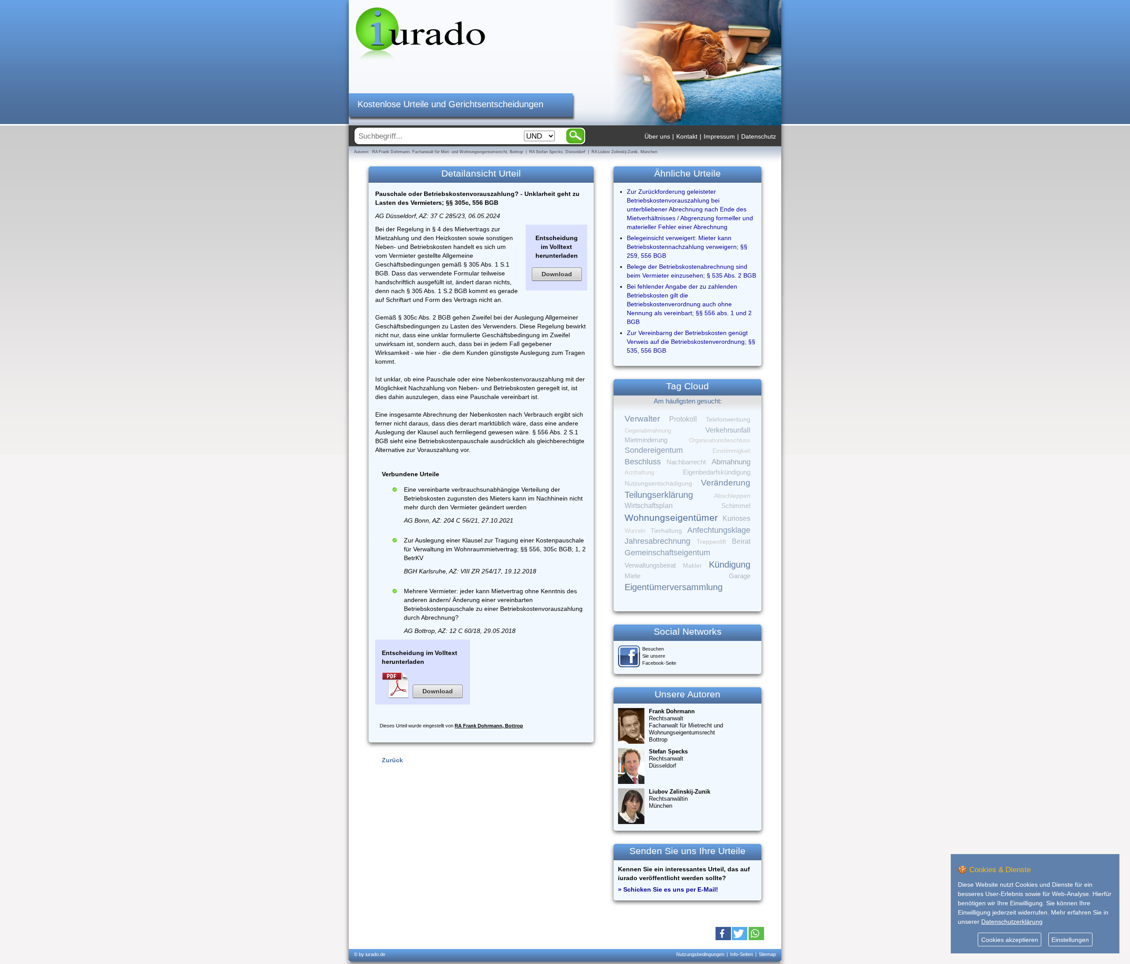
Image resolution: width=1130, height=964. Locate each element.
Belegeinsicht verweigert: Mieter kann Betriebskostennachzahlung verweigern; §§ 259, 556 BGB (687, 246)
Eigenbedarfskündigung (716, 472)
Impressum (719, 136)
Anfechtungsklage (718, 530)
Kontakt (686, 136)
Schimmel (735, 505)
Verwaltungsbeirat (650, 565)
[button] (723, 933)
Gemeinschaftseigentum (667, 552)
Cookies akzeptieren (1009, 939)
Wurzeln (635, 530)
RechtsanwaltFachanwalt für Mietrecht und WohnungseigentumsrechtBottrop (686, 725)
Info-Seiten (741, 954)
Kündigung (729, 564)
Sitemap (767, 954)
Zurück (392, 760)
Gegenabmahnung (648, 430)
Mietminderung (646, 440)
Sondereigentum (654, 450)
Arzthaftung (639, 472)
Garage (739, 576)
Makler (692, 565)
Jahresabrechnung (657, 541)
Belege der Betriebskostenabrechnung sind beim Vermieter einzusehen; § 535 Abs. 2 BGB (691, 271)
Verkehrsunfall (727, 430)
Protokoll (683, 419)
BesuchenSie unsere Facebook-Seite (659, 656)
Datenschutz (758, 136)
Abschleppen (732, 496)
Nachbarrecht (686, 462)
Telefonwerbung (728, 419)
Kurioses (736, 518)
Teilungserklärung (659, 495)
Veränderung (725, 482)
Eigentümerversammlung (674, 587)
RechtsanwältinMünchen (679, 798)
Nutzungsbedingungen (700, 954)
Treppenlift (711, 541)
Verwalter (642, 418)
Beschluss (643, 461)
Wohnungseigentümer (671, 517)
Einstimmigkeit (731, 451)
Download (557, 274)
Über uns (657, 136)
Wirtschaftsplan (649, 505)
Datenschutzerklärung (1012, 921)
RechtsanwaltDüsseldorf (668, 758)
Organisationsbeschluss (719, 440)
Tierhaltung (666, 530)
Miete (632, 576)
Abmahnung (731, 462)
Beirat (741, 541)
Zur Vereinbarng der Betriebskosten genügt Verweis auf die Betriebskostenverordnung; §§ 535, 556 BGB (691, 341)
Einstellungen (1070, 939)
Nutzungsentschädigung (658, 483)
